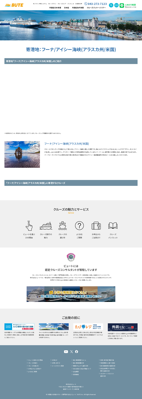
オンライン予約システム (40, 4)
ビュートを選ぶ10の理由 (35, 360)
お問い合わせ (56, 363)
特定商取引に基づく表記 (107, 363)
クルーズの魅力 (32, 363)
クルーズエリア (62, 4)
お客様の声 (78, 4)
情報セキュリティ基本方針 (80, 366)
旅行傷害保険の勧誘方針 (107, 366)
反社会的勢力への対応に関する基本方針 (107, 369)
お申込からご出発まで (34, 369)
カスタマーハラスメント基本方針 (107, 375)
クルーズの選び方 (33, 366)
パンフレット (70, 4)
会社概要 (76, 371)
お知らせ (54, 360)
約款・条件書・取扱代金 (107, 360)
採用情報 (76, 374)
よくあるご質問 (32, 371)
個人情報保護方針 (78, 363)
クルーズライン (52, 4)
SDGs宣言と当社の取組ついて (82, 369)
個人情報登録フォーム (79, 360)
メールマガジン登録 (58, 366)
